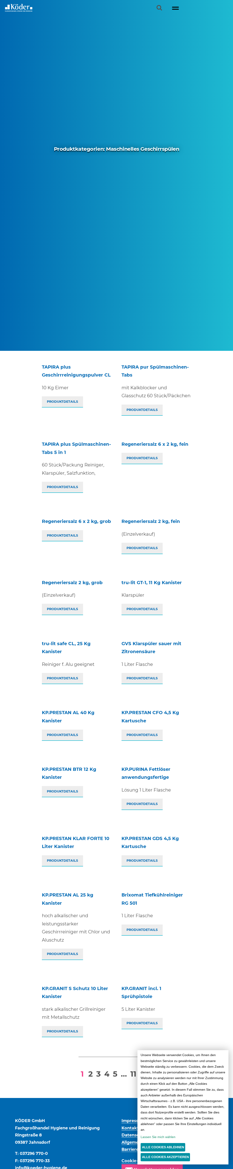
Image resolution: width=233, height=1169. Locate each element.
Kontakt (130, 1128)
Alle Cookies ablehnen (163, 1147)
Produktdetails (62, 402)
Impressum (133, 1120)
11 (133, 1073)
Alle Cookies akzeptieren (165, 1157)
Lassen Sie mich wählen (158, 1137)
